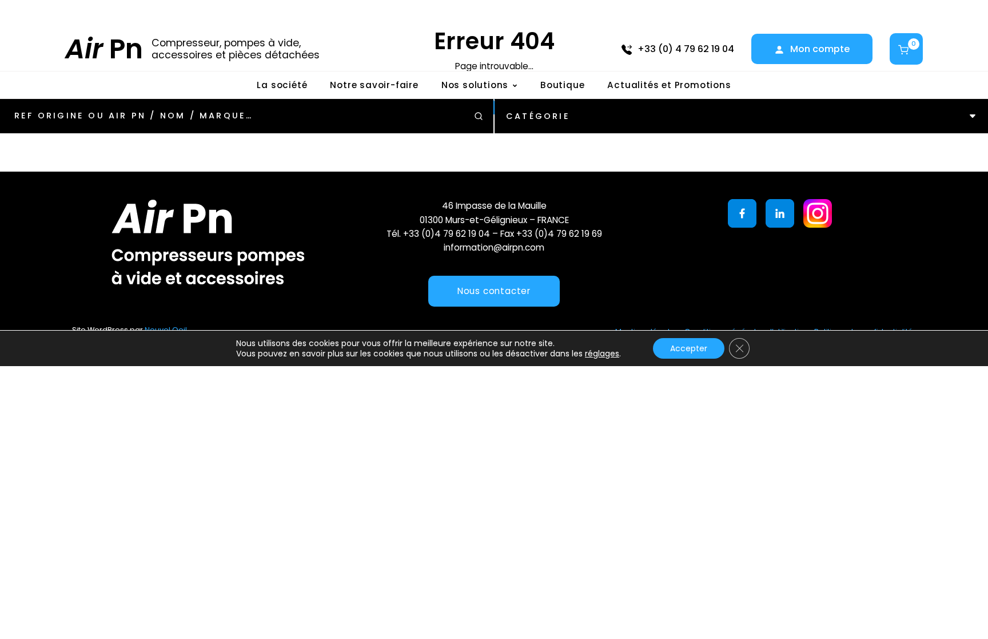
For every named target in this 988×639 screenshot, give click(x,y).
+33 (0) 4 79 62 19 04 (686, 48)
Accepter (688, 348)
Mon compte (820, 48)
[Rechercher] (478, 116)
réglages (602, 353)
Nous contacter (494, 291)
